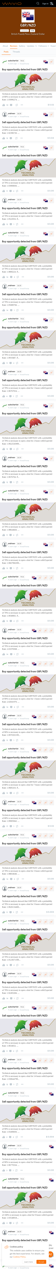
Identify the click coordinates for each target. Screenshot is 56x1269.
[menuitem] (45, 3)
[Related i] (39, 577)
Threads (16, 51)
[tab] (6, 52)
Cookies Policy (19, 1256)
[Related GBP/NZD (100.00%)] (45, 61)
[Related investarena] (51, 61)
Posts (6, 51)
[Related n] (45, 577)
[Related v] (51, 577)
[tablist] (28, 52)
